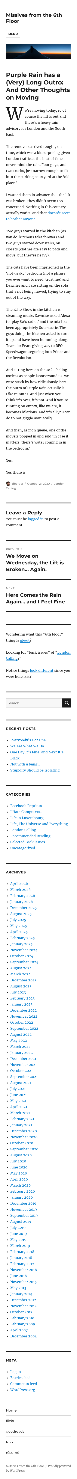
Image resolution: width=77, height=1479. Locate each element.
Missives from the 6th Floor (25, 1466)
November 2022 (23, 1016)
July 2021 (17, 1089)
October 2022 (21, 1022)
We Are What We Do (27, 746)
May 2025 (18, 926)
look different (41, 670)
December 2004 (23, 1336)
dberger (17, 483)
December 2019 (23, 1203)
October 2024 (21, 956)
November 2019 (23, 1209)
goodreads (15, 1431)
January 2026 (21, 902)
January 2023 (21, 1004)
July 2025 (18, 920)
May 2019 (18, 1239)
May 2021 (18, 1101)
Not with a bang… (25, 764)
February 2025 (22, 938)
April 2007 (19, 1330)
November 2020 (23, 1137)
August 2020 (21, 1155)
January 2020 (21, 1197)
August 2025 (21, 914)
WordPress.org (22, 1390)
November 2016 (23, 1270)
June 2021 (18, 1095)
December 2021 (23, 1058)
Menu (13, 34)
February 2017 (22, 1264)
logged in (36, 519)
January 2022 (21, 1052)
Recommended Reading (30, 836)
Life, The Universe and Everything (39, 824)
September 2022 (24, 1028)
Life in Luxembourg (27, 818)
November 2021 (23, 1064)
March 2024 (20, 974)
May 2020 (18, 1173)
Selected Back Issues (27, 842)
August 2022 (21, 1034)
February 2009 (22, 1324)
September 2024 (24, 962)
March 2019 (20, 1245)
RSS (9, 1442)
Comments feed (23, 1384)
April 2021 (18, 1107)
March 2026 (20, 889)
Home (11, 1410)
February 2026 (22, 895)
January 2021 (21, 1125)
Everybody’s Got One (28, 740)
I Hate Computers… (26, 812)
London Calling (23, 830)
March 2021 (20, 1113)
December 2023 (23, 980)
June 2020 (18, 1167)
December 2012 (23, 1300)
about (25, 640)
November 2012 (23, 1306)
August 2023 (20, 986)
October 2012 (21, 1312)
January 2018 (21, 1258)
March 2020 (20, 1185)
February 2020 (22, 1191)
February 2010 (22, 1318)
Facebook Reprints (26, 806)
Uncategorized (22, 848)
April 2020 (19, 1179)
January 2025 (21, 944)
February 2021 (22, 1119)
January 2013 (21, 1294)
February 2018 (22, 1251)
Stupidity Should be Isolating (35, 770)
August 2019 (20, 1221)
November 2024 (23, 950)
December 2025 (23, 908)
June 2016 (18, 1276)
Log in (15, 1372)
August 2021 (20, 1083)
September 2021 (24, 1077)
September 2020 (24, 1149)
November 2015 (23, 1282)
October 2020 (21, 1143)
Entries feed (20, 1378)
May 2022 (18, 1040)
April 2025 (19, 932)
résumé (12, 1453)
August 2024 (21, 968)
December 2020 (23, 1131)
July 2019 (18, 1227)
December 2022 (23, 1010)
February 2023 (22, 998)
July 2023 (18, 992)
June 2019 (18, 1233)
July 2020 (18, 1161)
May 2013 (18, 1288)
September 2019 (24, 1215)
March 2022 (20, 1046)
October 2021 (21, 1070)
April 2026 (19, 883)
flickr (10, 1421)
